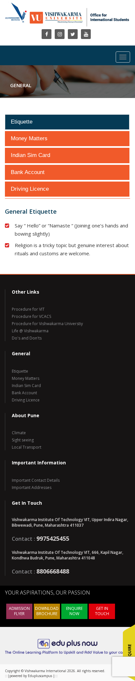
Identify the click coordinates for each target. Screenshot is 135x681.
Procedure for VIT (28, 309)
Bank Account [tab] (28, 172)
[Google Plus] (86, 34)
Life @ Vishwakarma (30, 331)
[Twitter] (73, 34)
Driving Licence (26, 400)
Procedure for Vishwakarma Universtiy (47, 323)
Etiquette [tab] (21, 122)
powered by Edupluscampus (31, 675)
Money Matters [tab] (29, 138)
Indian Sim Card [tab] (30, 155)
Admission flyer (19, 611)
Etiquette (20, 371)
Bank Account (24, 393)
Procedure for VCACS (31, 316)
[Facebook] (46, 34)
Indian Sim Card (26, 385)
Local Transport (26, 447)
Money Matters (25, 378)
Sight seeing (23, 440)
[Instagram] (60, 34)
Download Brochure (47, 611)
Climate (19, 433)
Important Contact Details (36, 480)
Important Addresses (31, 487)
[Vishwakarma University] (67, 23)
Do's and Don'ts (27, 338)
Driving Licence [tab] (30, 189)
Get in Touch (102, 611)
